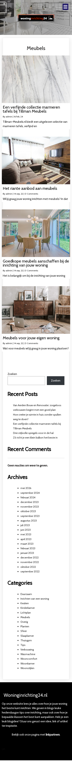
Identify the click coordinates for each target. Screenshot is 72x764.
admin (9, 116)
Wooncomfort (28, 658)
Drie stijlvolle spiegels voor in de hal (33, 433)
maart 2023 (26, 543)
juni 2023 (25, 529)
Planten (24, 626)
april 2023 (25, 539)
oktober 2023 (28, 511)
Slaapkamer (27, 635)
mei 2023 (25, 534)
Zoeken (12, 374)
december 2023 (29, 502)
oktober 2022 (28, 567)
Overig (24, 621)
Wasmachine (27, 654)
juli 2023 (25, 525)
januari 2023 (27, 553)
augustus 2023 (28, 520)
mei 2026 (25, 488)
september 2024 (30, 493)
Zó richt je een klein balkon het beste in (35, 437)
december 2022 (29, 557)
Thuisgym (26, 640)
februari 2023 (27, 548)
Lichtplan (25, 612)
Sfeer (23, 631)
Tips (22, 645)
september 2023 (30, 516)
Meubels (25, 617)
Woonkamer (27, 663)
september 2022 (30, 571)
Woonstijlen (27, 668)
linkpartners (53, 734)
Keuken (24, 603)
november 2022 (29, 562)
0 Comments (31, 193)
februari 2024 (27, 497)
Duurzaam (26, 594)
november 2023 (29, 506)
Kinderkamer (27, 608)
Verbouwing (27, 649)
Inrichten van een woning (34, 598)
